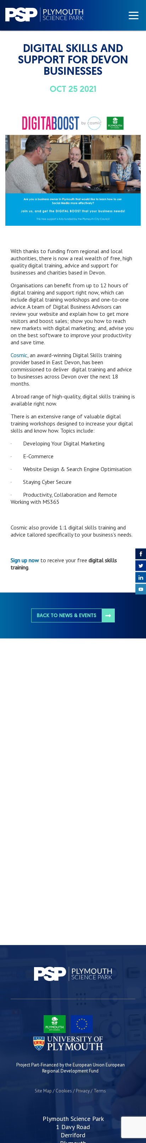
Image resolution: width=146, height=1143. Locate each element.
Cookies (64, 1091)
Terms (100, 1091)
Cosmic (19, 355)
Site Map (43, 1091)
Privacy (83, 1091)
